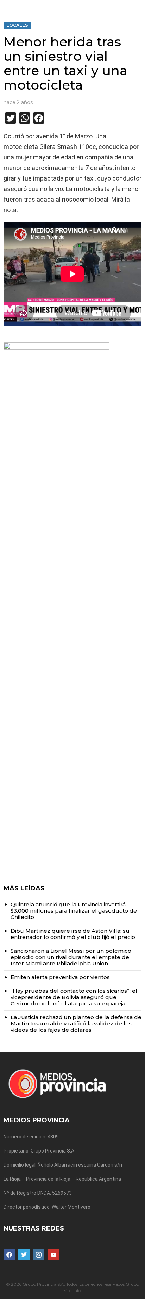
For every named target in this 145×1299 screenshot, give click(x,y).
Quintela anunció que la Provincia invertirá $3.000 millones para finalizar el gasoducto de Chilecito (74, 910)
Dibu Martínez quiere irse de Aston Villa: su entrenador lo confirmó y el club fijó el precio (73, 933)
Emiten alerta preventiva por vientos (60, 977)
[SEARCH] (138, 5)
